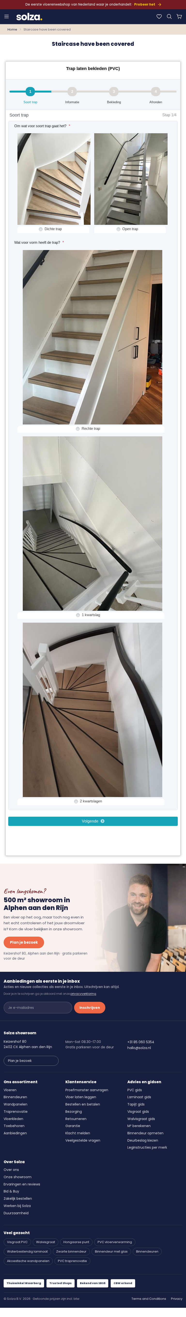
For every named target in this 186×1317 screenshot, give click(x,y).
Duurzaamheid (16, 1213)
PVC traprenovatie (72, 1261)
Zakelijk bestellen (18, 1198)
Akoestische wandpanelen (28, 1261)
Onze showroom (17, 1177)
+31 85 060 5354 (140, 1042)
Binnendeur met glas (111, 1251)
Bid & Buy (11, 1191)
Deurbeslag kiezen (142, 1140)
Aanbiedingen (15, 1133)
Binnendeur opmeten (145, 1133)
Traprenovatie (16, 1111)
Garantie (72, 1125)
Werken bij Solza (17, 1205)
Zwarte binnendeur (71, 1251)
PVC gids (134, 1090)
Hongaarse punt (76, 1242)
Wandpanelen (15, 1104)
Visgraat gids (138, 1111)
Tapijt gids (136, 1104)
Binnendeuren (15, 1097)
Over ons (11, 1169)
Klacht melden (77, 1133)
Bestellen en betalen (82, 1104)
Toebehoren (14, 1125)
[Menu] (6, 16)
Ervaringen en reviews (22, 1184)
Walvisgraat (45, 1242)
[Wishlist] (159, 16)
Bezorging (73, 1111)
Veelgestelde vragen (82, 1140)
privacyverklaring (83, 994)
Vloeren (10, 1090)
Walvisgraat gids (141, 1118)
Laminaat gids (139, 1097)
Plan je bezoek (24, 942)
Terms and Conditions (149, 1298)
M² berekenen (139, 1125)
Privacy (176, 1298)
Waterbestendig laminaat (27, 1251)
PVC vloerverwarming (115, 1242)
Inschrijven (89, 1007)
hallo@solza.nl (139, 1047)
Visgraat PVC (17, 1242)
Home (12, 29)
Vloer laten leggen (80, 1097)
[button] (169, 16)
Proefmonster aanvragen (86, 1090)
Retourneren (75, 1118)
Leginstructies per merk (147, 1147)
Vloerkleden (13, 1118)
